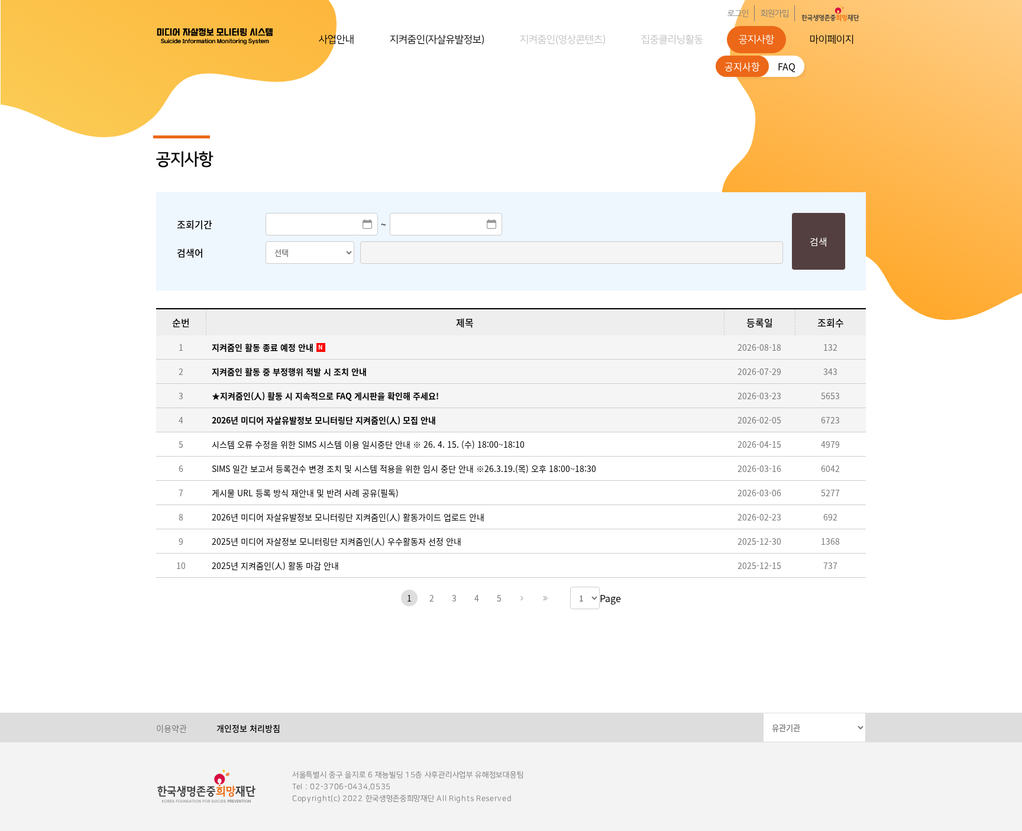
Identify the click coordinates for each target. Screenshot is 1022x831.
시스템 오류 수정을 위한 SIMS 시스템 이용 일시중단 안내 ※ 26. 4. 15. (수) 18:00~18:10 (368, 444)
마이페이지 (832, 39)
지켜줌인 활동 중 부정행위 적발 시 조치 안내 (289, 371)
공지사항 (756, 39)
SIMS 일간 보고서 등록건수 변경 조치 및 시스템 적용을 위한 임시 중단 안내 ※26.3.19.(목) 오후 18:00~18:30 (404, 468)
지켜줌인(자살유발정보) (437, 39)
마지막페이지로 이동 (544, 598)
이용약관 (171, 728)
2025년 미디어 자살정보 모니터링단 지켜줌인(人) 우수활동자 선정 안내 (336, 541)
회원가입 (775, 13)
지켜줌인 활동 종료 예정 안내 (262, 347)
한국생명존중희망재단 (215, 35)
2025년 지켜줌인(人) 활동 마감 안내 (275, 565)
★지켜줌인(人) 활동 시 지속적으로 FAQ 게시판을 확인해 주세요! (325, 396)
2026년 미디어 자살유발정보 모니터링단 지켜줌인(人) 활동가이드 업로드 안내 (348, 517)
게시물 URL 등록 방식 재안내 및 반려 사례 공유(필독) (305, 493)
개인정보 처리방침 (248, 728)
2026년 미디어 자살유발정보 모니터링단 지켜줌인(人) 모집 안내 (324, 420)
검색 (818, 241)
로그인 (738, 13)
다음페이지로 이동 (521, 598)
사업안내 (336, 39)
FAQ (786, 66)
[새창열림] (830, 13)
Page (610, 598)
